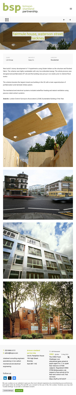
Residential (55, 60)
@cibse (57, 354)
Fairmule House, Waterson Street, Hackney (38, 36)
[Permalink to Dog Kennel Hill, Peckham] (64, 20)
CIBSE (51, 354)
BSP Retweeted (56, 351)
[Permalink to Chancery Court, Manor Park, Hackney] (70, 20)
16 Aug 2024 (64, 354)
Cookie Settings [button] (8, 390)
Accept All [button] (19, 390)
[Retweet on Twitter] (50, 351)
